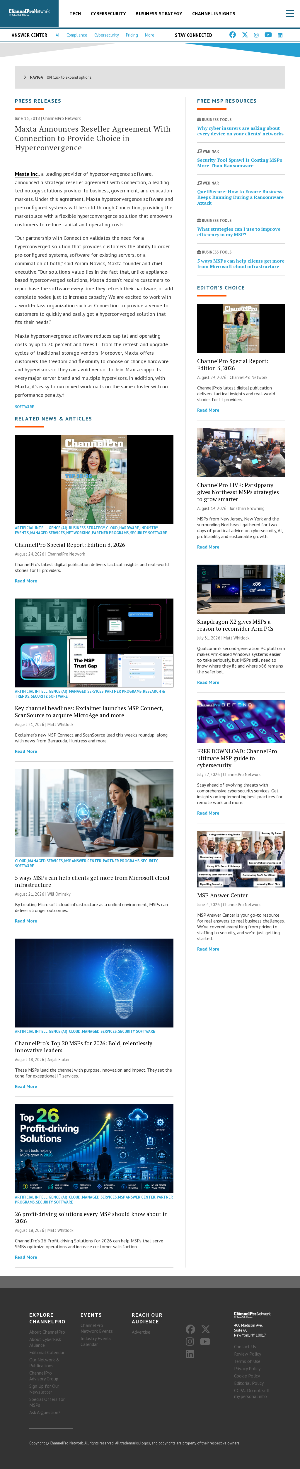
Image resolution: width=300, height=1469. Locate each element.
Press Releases (38, 100)
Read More (26, 581)
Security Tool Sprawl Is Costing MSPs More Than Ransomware (239, 163)
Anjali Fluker (58, 1059)
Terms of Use (247, 1361)
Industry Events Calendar (96, 1341)
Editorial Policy (249, 1383)
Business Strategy (159, 13)
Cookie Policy (247, 1376)
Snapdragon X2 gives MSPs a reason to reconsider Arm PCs (235, 625)
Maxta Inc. (27, 173)
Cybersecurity (108, 13)
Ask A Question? (44, 1412)
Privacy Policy (247, 1368)
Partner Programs (110, 532)
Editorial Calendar (46, 1352)
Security (138, 532)
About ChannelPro (47, 1332)
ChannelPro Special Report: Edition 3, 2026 (70, 544)
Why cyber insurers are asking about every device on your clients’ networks (240, 131)
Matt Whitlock (60, 724)
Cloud (112, 527)
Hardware (129, 527)
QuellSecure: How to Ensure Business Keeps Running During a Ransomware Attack (240, 197)
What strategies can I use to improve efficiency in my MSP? (238, 232)
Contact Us (245, 1346)
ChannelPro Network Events (97, 1328)
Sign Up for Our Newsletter (44, 1389)
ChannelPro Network (62, 118)
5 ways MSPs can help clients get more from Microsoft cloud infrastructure (92, 881)
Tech (75, 13)
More (149, 35)
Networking (78, 532)
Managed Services (47, 532)
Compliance (77, 35)
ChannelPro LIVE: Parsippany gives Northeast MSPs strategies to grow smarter (238, 492)
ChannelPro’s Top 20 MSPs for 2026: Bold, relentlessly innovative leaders (83, 1046)
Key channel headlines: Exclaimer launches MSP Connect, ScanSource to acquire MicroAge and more (89, 711)
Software (24, 406)
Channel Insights (214, 13)
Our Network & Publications (44, 1362)
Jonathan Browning (247, 508)
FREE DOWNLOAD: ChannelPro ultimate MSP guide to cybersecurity (237, 758)
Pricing (132, 35)
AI (57, 35)
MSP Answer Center (82, 860)
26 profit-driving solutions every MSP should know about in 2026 (91, 1217)
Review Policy (247, 1354)
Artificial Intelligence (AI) (41, 527)
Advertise (141, 1332)
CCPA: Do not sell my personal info (252, 1393)
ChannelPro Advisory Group (43, 1376)
